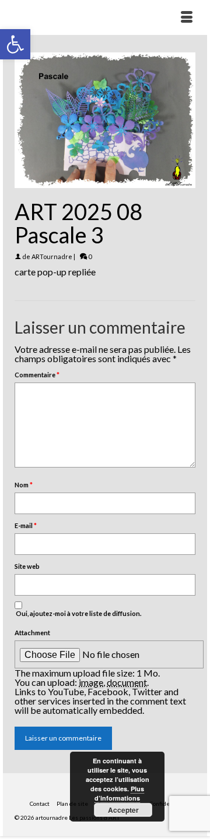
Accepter (123, 810)
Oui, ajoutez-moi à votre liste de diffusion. (78, 613)
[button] (15, 44)
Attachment (32, 632)
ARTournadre (52, 256)
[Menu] (186, 17)
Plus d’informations (119, 793)
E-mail (26, 525)
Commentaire (37, 374)
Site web (27, 566)
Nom (24, 484)
